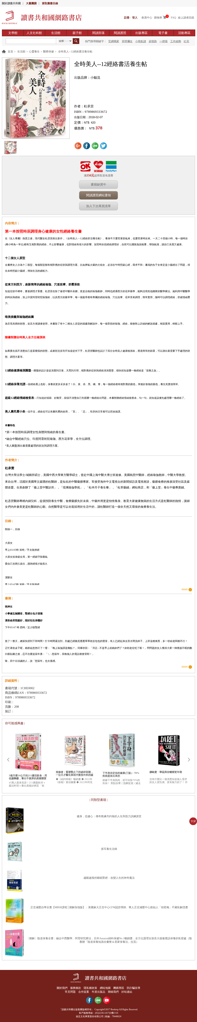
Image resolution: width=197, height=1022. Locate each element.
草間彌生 (127, 41)
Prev (8, 760)
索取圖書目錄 (50, 3)
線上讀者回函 (186, 17)
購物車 (158, 17)
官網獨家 (113, 41)
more (185, 589)
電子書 (163, 33)
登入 (135, 17)
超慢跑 (153, 41)
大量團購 (31, 3)
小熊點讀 (140, 41)
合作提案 (83, 991)
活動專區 (184, 33)
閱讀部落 (98, 33)
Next (189, 760)
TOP (193, 821)
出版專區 (141, 33)
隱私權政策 (90, 988)
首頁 (10, 51)
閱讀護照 (120, 33)
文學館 (13, 33)
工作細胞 (175, 41)
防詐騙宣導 (133, 988)
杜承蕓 (89, 106)
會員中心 (146, 17)
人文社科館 (34, 33)
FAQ (173, 17)
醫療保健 (48, 51)
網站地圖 (105, 988)
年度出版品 (98, 991)
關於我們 (62, 988)
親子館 (77, 33)
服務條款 (75, 988)
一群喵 (163, 41)
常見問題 (70, 991)
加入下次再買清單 (98, 206)
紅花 (186, 41)
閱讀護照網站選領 (98, 195)
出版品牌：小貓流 (87, 77)
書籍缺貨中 (98, 184)
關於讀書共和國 (11, 3)
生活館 (55, 33)
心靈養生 (34, 51)
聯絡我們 (113, 991)
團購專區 (118, 988)
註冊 (126, 17)
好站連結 (126, 991)
